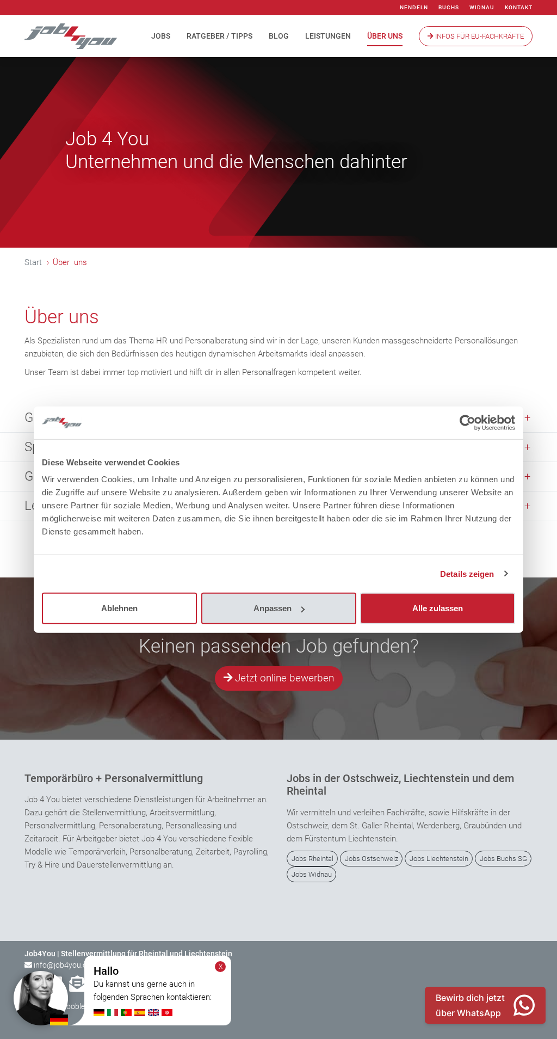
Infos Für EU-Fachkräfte (479, 36)
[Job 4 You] (70, 36)
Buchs (448, 7)
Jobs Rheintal (312, 858)
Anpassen (272, 608)
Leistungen (328, 36)
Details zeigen (467, 573)
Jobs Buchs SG (503, 858)
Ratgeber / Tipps (219, 36)
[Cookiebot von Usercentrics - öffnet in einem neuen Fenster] (467, 422)
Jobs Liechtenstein (439, 858)
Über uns (385, 36)
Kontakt (519, 7)
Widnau (481, 7)
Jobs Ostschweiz (371, 858)
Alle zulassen (437, 608)
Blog (279, 36)
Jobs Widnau (312, 874)
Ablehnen (119, 608)
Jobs (160, 36)
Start (33, 262)
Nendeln (414, 7)
